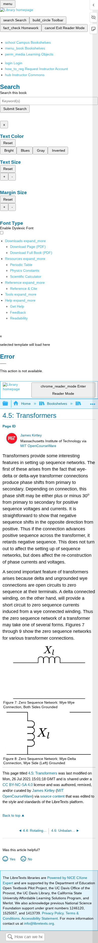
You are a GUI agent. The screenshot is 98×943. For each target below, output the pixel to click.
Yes (12, 859)
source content (52, 796)
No (30, 859)
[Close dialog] (3, 363)
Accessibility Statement (39, 918)
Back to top (11, 815)
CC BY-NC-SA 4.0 (18, 785)
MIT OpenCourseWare (38, 446)
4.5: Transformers (42, 773)
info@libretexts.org (38, 923)
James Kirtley (31, 435)
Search (10, 937)
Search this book (13, 93)
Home (25, 404)
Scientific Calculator (25, 276)
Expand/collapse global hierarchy (8, 404)
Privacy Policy (53, 913)
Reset (8, 143)
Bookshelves (57, 404)
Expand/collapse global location (92, 402)
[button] (18, 312)
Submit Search (15, 109)
